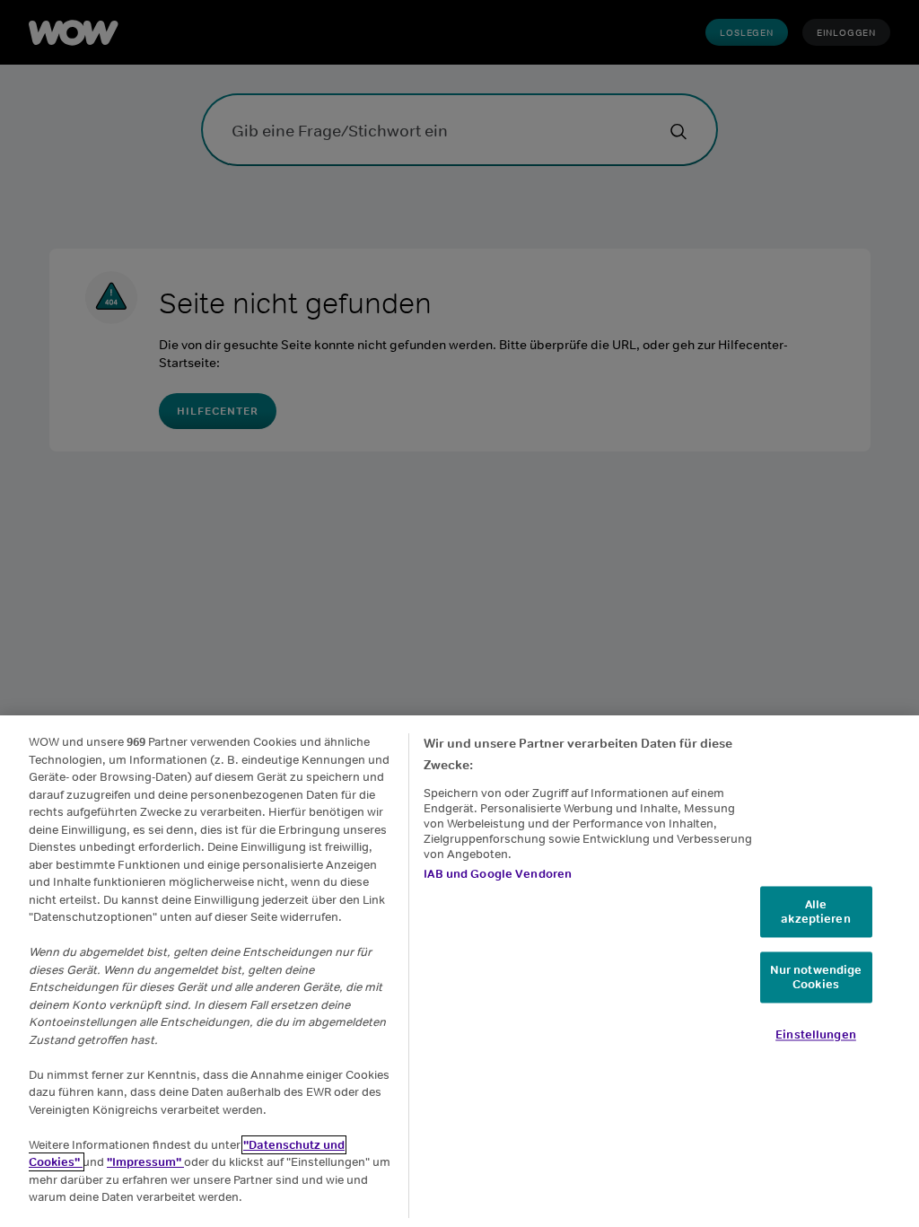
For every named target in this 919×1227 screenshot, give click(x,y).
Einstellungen (815, 1035)
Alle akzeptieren (815, 912)
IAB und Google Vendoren (498, 873)
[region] (459, 971)
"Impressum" (145, 1162)
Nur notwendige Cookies (816, 978)
